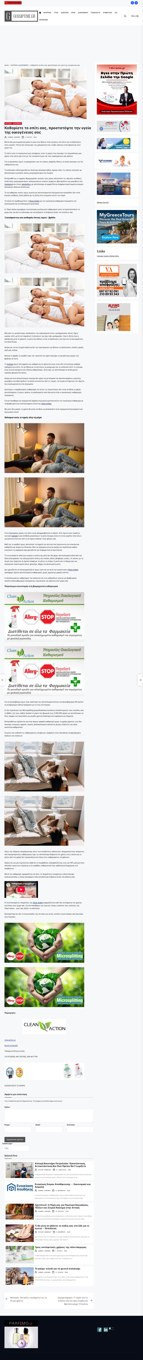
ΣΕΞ (116, 13)
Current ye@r (7, 1144)
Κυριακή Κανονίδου (44, 1170)
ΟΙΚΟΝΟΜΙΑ (43, 20)
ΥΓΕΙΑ (56, 13)
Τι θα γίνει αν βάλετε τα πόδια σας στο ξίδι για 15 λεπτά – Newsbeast (62, 1227)
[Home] (40, 12)
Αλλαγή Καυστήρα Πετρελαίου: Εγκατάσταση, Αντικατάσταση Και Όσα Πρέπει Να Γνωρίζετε (60, 1165)
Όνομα (7, 1125)
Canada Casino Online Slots (108, 256)
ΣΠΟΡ (73, 13)
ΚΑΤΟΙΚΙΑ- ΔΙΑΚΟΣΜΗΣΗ (13, 123)
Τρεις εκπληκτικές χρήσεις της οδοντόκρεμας (60, 1247)
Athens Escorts (103, 202)
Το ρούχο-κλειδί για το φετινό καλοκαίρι (57, 1268)
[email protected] (11, 1045)
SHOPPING (47, 13)
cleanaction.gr (10, 1040)
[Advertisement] (71, 42)
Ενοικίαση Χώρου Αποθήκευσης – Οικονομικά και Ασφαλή (63, 1185)
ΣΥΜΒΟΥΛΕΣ (107, 13)
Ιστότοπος (71, 1125)
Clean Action (34, 201)
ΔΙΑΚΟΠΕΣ (64, 13)
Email (38, 1125)
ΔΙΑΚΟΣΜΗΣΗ (83, 13)
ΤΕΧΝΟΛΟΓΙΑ (95, 13)
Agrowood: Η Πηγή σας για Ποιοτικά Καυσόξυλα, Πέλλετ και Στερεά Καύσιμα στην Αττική (61, 1206)
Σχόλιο (7, 1107)
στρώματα (8, 184)
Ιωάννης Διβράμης (14, 137)
